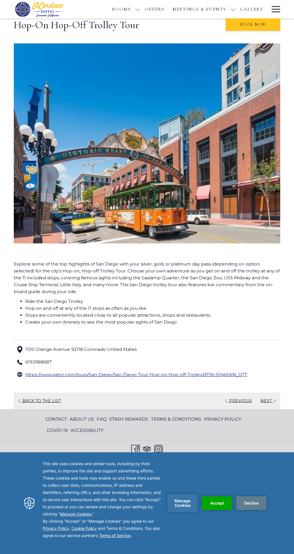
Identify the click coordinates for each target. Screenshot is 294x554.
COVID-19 (57, 430)
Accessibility (87, 430)
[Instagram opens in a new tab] (158, 448)
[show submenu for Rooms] (138, 9)
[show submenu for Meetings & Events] (233, 9)
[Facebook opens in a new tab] (135, 448)
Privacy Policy (222, 419)
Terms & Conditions (176, 419)
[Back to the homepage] (41, 9)
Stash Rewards (128, 419)
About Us (82, 419)
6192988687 (38, 362)
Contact (56, 419)
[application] (147, 503)
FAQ (102, 419)
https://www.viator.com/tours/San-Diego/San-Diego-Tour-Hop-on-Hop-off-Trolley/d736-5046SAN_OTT (136, 374)
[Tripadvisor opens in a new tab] (147, 448)
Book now (253, 24)
